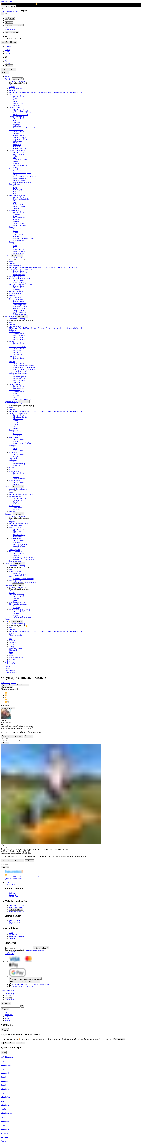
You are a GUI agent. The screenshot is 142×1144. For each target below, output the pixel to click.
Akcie (7, 76)
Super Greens (17, 434)
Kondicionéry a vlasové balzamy (24, 557)
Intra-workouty (18, 352)
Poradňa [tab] (7, 1020)
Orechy (15, 120)
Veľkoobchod (13, 924)
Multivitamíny (18, 419)
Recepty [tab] (7, 1018)
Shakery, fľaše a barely (16, 595)
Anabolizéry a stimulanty (17, 347)
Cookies (8, 997)
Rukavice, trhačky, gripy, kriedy (19, 610)
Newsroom (12, 938)
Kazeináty (16, 290)
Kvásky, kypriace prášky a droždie (24, 176)
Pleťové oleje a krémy (20, 533)
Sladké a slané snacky (16, 130)
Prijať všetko (20, 1043)
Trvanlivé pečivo (18, 223)
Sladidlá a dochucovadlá (17, 150)
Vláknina (16, 477)
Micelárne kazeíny (19, 288)
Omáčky (12, 227)
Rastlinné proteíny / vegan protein (20, 278)
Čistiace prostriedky (15, 577)
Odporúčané (24, 685)
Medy (15, 158)
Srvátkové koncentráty (20, 273)
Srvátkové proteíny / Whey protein (20, 269)
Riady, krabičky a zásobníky (18, 604)
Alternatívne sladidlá (20, 160)
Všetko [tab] (7, 1013)
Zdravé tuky (13, 452)
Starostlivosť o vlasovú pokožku (24, 559)
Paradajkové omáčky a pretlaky (23, 238)
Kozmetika (9, 514)
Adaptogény (13, 445)
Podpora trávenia (14, 471)
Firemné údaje (9, 994)
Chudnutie (12, 642)
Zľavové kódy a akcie (16, 911)
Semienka (16, 124)
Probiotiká (16, 475)
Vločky (15, 98)
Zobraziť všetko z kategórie (18, 81)
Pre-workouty (17, 350)
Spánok (11, 646)
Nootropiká (13, 458)
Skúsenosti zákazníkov (16, 936)
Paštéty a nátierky (19, 204)
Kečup (15, 231)
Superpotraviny (14, 430)
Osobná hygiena (14, 550)
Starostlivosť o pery (19, 535)
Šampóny (16, 555)
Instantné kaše (18, 103)
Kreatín (11, 341)
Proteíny (8, 256)
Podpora (12, 893)
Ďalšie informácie (119, 1039)
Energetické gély (18, 388)
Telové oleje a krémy (20, 548)
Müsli (15, 102)
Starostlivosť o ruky (19, 546)
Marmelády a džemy (20, 165)
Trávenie (12, 644)
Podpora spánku (14, 480)
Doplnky (12, 511)
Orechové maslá (14, 107)
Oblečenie (8, 487)
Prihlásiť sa (5, 743)
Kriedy (15, 615)
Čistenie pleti (17, 537)
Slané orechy (17, 145)
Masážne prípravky (15, 525)
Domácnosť (9, 563)
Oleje (15, 188)
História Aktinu (14, 935)
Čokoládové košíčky (20, 139)
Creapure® (17, 345)
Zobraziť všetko (18, 96)
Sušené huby (17, 126)
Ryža (15, 216)
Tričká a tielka (18, 500)
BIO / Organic (14, 92)
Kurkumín (16, 465)
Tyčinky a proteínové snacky (18, 373)
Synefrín (16, 397)
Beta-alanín (17, 360)
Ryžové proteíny (18, 282)
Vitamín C (16, 422)
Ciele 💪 (8, 621)
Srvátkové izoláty (19, 275)
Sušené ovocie (18, 122)
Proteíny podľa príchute (17, 299)
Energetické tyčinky (19, 378)
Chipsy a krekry (18, 135)
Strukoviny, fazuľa (19, 218)
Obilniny (16, 219)
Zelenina (16, 208)
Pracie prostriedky (15, 571)
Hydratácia (12, 659)
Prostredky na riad (15, 581)
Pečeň (11, 652)
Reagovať (29, 736)
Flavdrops (16, 161)
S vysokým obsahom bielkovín (56, 92)
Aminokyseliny (14, 356)
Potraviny (8, 79)
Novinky (12, 87)
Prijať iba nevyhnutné (8, 1043)
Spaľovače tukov (14, 390)
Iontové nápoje (18, 337)
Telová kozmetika (15, 538)
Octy (15, 193)
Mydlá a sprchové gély (20, 544)
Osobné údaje (9, 999)
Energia (11, 655)
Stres (10, 637)
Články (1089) (10, 884)
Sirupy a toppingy (19, 154)
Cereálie (12, 94)
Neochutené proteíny (20, 303)
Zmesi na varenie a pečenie (22, 173)
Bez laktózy (42, 92)
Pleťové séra (17, 531)
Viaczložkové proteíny (16, 291)
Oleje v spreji (17, 190)
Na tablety (16, 608)
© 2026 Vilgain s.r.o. (8, 990)
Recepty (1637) (10, 882)
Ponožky (16, 502)
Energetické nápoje (19, 339)
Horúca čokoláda (19, 249)
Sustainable (23, 494)
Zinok (15, 426)
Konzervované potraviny (17, 195)
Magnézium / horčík (20, 417)
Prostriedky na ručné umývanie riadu (25, 582)
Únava (11, 654)
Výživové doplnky (11, 402)
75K (30, 984)
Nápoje (11, 242)
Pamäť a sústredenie (15, 648)
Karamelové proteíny (20, 306)
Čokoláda (16, 146)
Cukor (15, 156)
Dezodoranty (17, 542)
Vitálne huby (17, 436)
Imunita (11, 633)
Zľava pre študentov (15, 907)
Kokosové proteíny (19, 314)
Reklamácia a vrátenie (16, 922)
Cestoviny (16, 214)
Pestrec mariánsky (19, 464)
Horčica (16, 233)
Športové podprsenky (20, 498)
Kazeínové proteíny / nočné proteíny (21, 284)
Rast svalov (13, 640)
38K (25, 982)
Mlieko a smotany (19, 180)
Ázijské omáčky (18, 234)
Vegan (28, 92)
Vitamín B (16, 421)
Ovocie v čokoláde (19, 148)
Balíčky (7, 661)
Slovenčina (9, 65)
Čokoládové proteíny (20, 308)
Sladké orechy (18, 143)
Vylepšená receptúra (15, 88)
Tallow (26, 523)
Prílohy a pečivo (14, 210)
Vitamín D (16, 424)
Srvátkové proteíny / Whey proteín (24, 365)
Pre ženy (12, 467)
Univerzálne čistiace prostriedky (23, 579)
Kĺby (10, 639)
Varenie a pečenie (15, 169)
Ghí (14, 191)
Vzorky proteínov (15, 297)
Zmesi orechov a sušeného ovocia (24, 128)
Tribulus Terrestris (19, 354)
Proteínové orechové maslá (22, 113)
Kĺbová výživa (14, 437)
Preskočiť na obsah (7, 2)
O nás (11, 933)
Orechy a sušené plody (16, 117)
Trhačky (16, 613)
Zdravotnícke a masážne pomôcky (20, 617)
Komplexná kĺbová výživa (22, 443)
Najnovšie (16, 685)
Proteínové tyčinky (19, 377)
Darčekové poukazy (16, 909)
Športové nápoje (14, 332)
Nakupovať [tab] (9, 1015)
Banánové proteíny (19, 312)
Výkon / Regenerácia (16, 657)
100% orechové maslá (20, 111)
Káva (15, 246)
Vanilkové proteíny (19, 305)
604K (26, 979)
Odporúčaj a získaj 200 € (17, 905)
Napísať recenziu (7, 687)
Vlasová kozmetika (15, 552)
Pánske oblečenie (14, 506)
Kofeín (15, 393)
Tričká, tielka (17, 508)
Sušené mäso (17, 141)
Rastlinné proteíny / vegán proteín (24, 367)
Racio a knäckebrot (19, 225)
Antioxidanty (13, 460)
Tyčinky (16, 133)
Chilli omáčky (18, 236)
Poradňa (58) (13, 897)
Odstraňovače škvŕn (19, 575)
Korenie (16, 163)
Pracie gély (17, 573)
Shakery (16, 598)
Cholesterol (13, 650)
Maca (15, 449)
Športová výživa (10, 317)
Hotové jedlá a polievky (21, 199)
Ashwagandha (18, 450)
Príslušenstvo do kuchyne (17, 602)
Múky (15, 175)
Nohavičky (17, 504)
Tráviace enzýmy (19, 479)
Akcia (11, 85)
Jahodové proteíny (19, 310)
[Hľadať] (2, 13)
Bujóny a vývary (18, 167)
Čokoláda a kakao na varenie (22, 182)
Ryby (15, 203)
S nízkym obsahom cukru (75, 92)
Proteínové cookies (19, 380)
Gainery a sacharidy (15, 384)
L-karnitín (16, 395)
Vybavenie (8, 585)
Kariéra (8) (12, 895)
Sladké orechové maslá (20, 115)
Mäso (15, 201)
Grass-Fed (22, 92)
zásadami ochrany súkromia (35, 950)
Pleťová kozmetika (15, 527)
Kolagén (12, 295)
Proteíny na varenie (19, 178)
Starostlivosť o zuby (15, 561)
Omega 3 (16, 456)
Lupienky (16, 105)
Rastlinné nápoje (18, 253)
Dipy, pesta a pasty (19, 240)
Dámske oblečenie (15, 496)
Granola (16, 100)
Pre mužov (12, 469)
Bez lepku (34, 92)
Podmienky (8, 995)
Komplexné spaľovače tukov (22, 399)
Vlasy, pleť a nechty (15, 635)
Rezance (16, 221)
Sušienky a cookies (19, 137)
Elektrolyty (12, 330)
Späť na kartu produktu (8, 683)
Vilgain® (12, 90)
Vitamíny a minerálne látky (18, 413)
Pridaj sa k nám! (10, 663)
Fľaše (15, 600)
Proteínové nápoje (19, 251)
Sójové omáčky (12, 672)
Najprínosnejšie (6, 685)
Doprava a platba (14, 920)
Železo (15, 428)
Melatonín (16, 484)
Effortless (30, 494)
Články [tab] (7, 1017)
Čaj (14, 248)
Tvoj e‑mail (9, 948)
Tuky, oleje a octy (15, 184)
